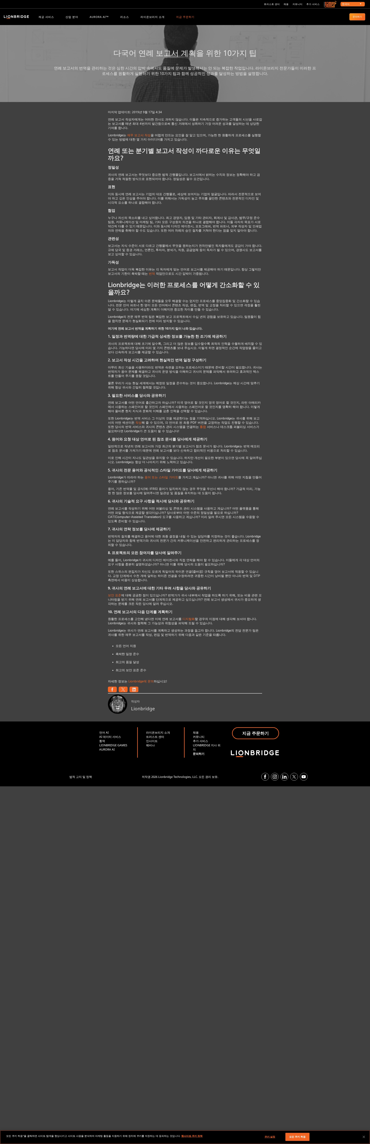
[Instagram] (275, 777)
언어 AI (104, 732)
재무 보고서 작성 (139, 135)
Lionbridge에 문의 (141, 681)
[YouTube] (304, 777)
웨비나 (150, 745)
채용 (286, 4)
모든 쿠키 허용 (297, 1136)
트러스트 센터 (272, 4)
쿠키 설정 (270, 1136)
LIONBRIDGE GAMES (113, 745)
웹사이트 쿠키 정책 (192, 1135)
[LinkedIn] (284, 777)
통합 (203, 427)
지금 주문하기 (185, 17)
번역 (152, 273)
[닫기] (364, 1137)
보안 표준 (114, 595)
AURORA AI (107, 749)
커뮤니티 (298, 4)
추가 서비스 (313, 4)
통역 (102, 741)
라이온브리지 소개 (152, 17)
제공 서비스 (46, 17)
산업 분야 (72, 17)
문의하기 (357, 16)
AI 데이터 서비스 (110, 737)
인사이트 (152, 741)
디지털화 (188, 619)
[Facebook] (265, 777)
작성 (138, 422)
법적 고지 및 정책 (80, 777)
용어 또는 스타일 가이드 (161, 477)
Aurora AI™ (99, 17)
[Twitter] (294, 777)
